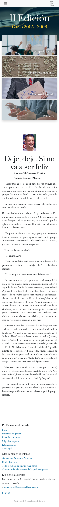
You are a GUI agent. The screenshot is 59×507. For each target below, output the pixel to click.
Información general (11, 433)
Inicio (5, 429)
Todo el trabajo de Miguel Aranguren (19, 465)
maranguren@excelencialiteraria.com (21, 486)
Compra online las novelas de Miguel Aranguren (25, 469)
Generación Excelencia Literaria (17, 458)
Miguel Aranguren (10, 441)
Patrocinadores (9, 444)
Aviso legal (7, 448)
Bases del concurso (11, 437)
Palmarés (48, 116)
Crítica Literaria (9, 462)
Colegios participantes (41, 51)
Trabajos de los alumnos (40, 72)
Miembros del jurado (42, 94)
